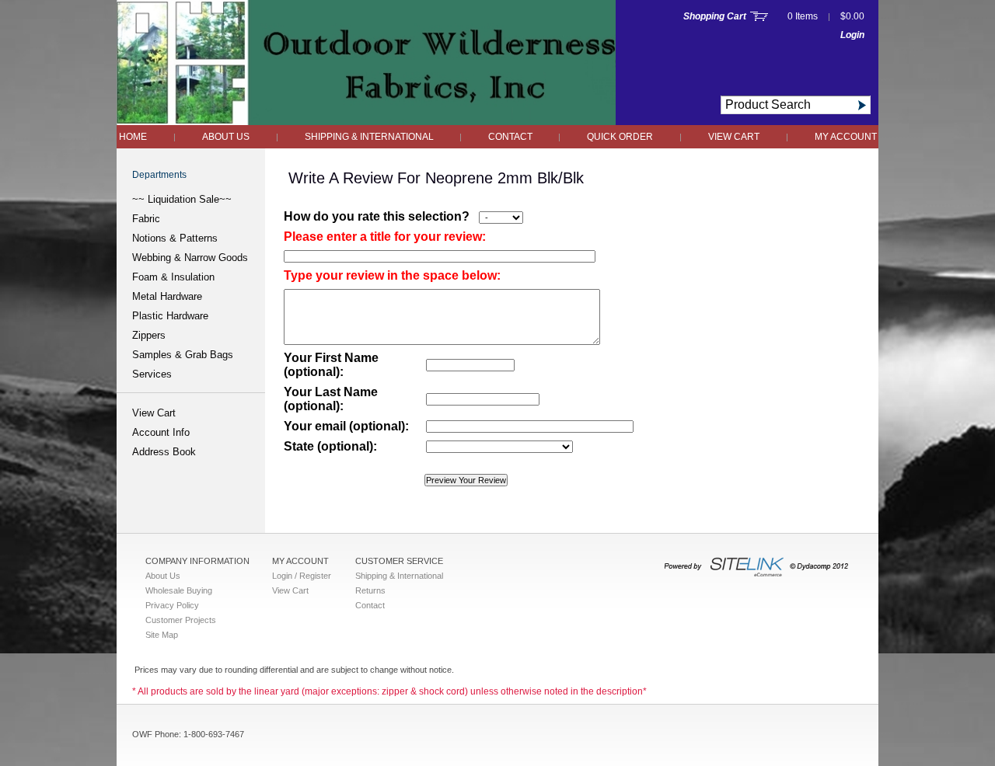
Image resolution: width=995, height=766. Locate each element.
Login (852, 35)
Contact (511, 136)
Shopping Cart (714, 16)
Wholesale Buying (178, 590)
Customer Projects (180, 620)
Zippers (149, 335)
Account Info (161, 432)
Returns (370, 590)
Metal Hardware (167, 296)
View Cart (733, 136)
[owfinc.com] (366, 120)
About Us (226, 136)
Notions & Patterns (175, 238)
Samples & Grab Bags (182, 354)
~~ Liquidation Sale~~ (182, 199)
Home (133, 136)
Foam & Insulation (173, 277)
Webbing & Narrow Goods (190, 257)
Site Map (161, 634)
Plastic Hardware (170, 316)
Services (152, 374)
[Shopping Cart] (759, 16)
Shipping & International (370, 136)
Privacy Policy (172, 605)
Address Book (164, 452)
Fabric (146, 219)
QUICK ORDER (620, 136)
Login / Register (301, 575)
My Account (846, 136)
